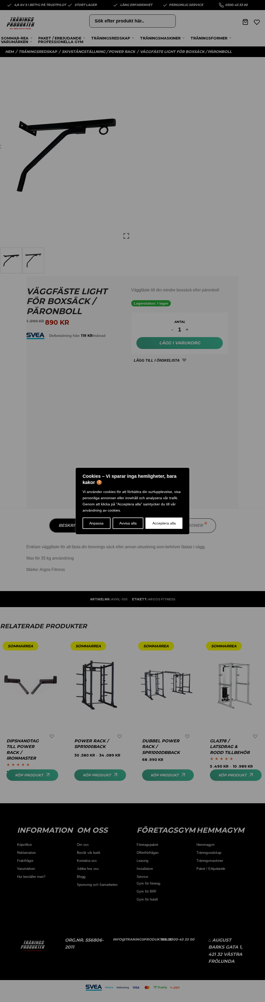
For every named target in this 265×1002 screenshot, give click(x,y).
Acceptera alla (164, 523)
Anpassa (96, 523)
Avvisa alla (128, 523)
